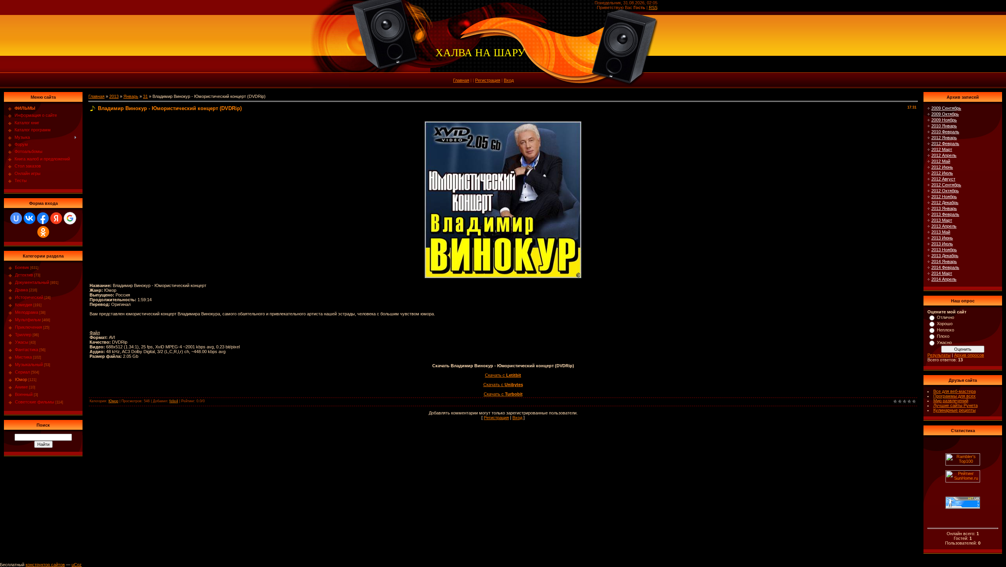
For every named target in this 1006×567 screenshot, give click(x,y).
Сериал (22, 372)
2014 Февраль (945, 267)
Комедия (23, 304)
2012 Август (943, 179)
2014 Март (941, 273)
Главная (461, 80)
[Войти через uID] (16, 218)
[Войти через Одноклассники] (43, 232)
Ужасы (21, 342)
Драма (21, 289)
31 (145, 96)
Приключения (28, 327)
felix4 (173, 401)
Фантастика (26, 349)
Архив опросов (969, 355)
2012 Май (940, 161)
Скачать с (503, 375)
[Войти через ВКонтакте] (29, 218)
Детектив (24, 274)
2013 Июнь (942, 238)
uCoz (77, 564)
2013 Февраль (945, 214)
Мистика (23, 357)
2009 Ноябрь (944, 120)
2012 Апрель (943, 155)
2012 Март (941, 149)
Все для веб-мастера (954, 391)
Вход (509, 80)
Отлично (945, 317)
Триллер (23, 334)
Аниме (21, 387)
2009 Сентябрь (946, 108)
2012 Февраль (945, 143)
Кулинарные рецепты (954, 410)
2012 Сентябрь (946, 184)
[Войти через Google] (70, 218)
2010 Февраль (945, 131)
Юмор (21, 379)
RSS (653, 7)
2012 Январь (944, 137)
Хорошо (945, 323)
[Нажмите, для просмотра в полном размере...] (503, 123)
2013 (114, 96)
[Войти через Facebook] (43, 218)
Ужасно (944, 342)
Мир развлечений (950, 400)
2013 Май (940, 232)
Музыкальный (29, 364)
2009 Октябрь (945, 114)
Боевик (22, 267)
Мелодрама (26, 312)
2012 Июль (942, 173)
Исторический (29, 297)
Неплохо (945, 330)
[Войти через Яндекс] (56, 218)
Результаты (939, 355)
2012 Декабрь (944, 202)
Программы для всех (954, 396)
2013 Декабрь (944, 255)
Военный (24, 394)
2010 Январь (944, 125)
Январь (130, 96)
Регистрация (487, 80)
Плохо (943, 336)
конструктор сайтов (45, 564)
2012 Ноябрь (944, 196)
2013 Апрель (943, 226)
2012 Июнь (942, 167)
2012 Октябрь (945, 190)
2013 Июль (942, 243)
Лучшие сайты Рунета (955, 405)
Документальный (32, 282)
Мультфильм (28, 319)
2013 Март (941, 220)
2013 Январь (944, 208)
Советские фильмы (34, 401)
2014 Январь (944, 261)
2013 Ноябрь (944, 249)
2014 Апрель (943, 279)
